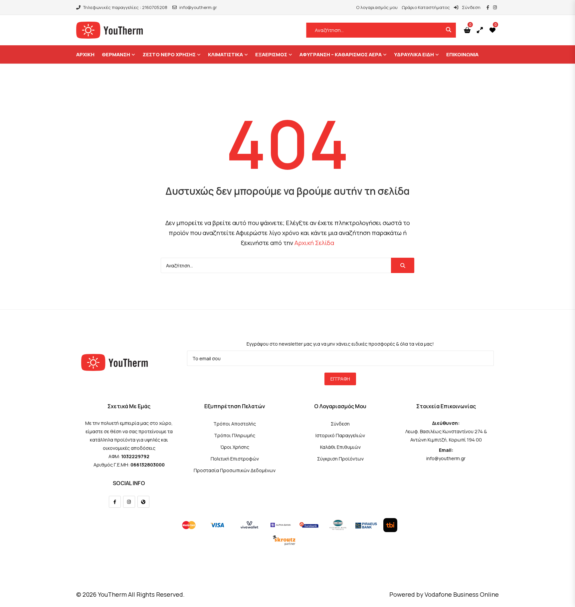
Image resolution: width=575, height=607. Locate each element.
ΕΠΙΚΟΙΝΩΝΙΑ (462, 54)
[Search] (402, 265)
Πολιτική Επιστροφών (235, 458)
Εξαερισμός (271, 54)
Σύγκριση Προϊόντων (340, 458)
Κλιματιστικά (225, 54)
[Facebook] (115, 502)
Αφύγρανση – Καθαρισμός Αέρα (340, 54)
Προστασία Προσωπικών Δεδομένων (235, 470)
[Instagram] (129, 502)
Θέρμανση (116, 54)
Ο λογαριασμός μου (377, 7)
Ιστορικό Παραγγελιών (340, 435)
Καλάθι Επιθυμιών (340, 447)
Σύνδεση (470, 7)
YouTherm (112, 594)
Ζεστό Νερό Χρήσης (169, 54)
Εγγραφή (340, 379)
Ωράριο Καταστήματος (426, 7)
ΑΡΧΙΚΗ (85, 54)
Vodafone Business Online (462, 594)
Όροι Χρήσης (234, 447)
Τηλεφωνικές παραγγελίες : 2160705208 (125, 7)
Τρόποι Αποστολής (234, 424)
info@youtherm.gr (198, 7)
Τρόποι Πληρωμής (234, 435)
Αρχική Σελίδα (314, 243)
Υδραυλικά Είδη (414, 54)
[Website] (143, 502)
